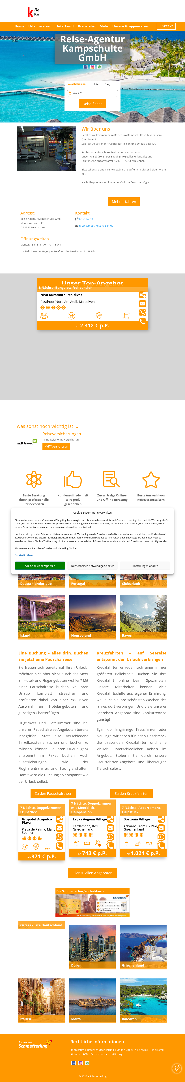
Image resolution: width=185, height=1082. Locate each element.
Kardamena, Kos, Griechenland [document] (86, 827)
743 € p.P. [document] (94, 853)
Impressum (77, 1050)
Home (19, 26)
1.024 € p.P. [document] (145, 853)
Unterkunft (64, 26)
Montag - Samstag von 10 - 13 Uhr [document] (40, 244)
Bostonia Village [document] (137, 819)
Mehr (104, 26)
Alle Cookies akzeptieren (40, 566)
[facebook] (86, 68)
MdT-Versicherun (56, 446)
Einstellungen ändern (145, 566)
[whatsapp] (99, 68)
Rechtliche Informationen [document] (97, 1041)
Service (143, 1050)
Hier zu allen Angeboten (92, 872)
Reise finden (92, 104)
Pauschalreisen (76, 83)
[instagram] (92, 68)
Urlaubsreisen (39, 26)
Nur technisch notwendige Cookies (92, 566)
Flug (107, 84)
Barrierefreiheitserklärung (106, 1054)
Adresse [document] (27, 213)
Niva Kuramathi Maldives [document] (61, 295)
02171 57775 (86, 218)
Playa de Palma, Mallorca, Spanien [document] (41, 831)
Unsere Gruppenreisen (130, 26)
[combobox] (94, 93)
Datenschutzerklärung (100, 1050)
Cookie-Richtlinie (24, 555)
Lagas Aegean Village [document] (90, 819)
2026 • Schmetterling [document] (94, 1076)
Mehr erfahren (124, 201)
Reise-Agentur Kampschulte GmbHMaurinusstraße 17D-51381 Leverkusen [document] (41, 223)
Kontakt (166, 26)
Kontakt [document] (82, 213)
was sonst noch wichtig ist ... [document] (47, 426)
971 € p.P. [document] (43, 856)
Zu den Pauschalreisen (53, 793)
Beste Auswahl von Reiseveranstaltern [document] (151, 497)
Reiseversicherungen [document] (61, 434)
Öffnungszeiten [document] (34, 239)
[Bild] (27, 451)
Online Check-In (126, 1050)
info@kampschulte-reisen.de (95, 225)
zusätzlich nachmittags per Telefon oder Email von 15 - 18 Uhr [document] (58, 251)
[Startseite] (46, 170)
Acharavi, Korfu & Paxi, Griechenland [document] (141, 827)
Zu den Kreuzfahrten (132, 793)
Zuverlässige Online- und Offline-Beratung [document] (112, 497)
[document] (92, 49)
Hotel (96, 84)
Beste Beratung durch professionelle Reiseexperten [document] (34, 499)
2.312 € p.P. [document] (94, 325)
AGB (85, 1054)
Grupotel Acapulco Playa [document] (37, 821)
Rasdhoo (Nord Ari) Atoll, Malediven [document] (67, 302)
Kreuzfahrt (87, 26)
